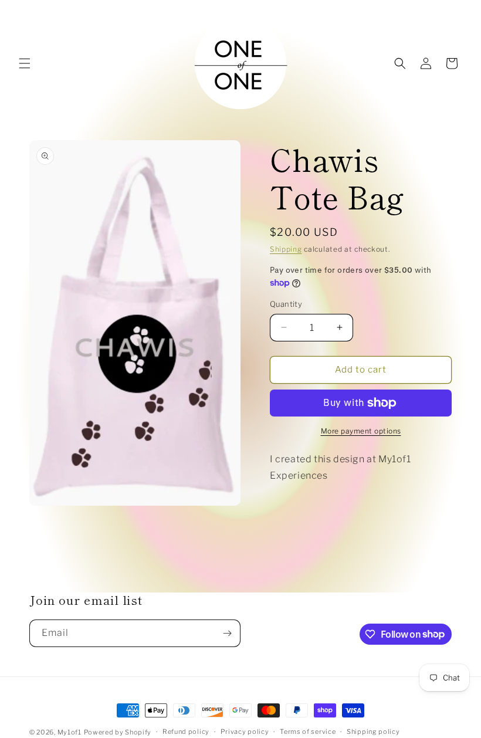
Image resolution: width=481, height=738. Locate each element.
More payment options (361, 430)
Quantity (286, 304)
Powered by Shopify (118, 732)
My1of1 (69, 732)
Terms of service (308, 731)
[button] (25, 63)
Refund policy (185, 731)
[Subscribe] (227, 633)
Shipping (286, 249)
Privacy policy (245, 731)
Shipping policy (373, 731)
